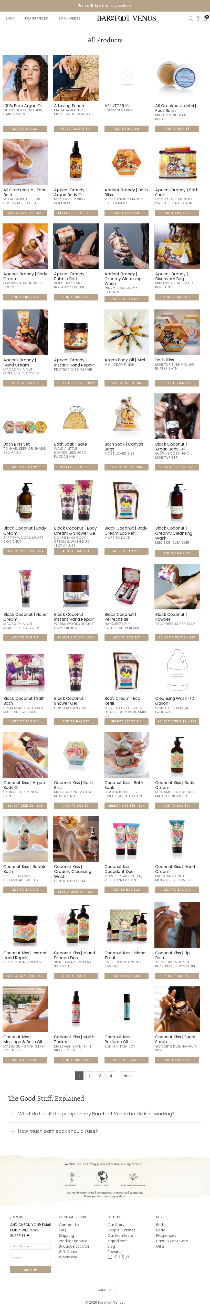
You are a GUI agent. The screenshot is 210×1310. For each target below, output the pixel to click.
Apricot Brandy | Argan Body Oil (70, 192)
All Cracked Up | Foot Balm (24, 192)
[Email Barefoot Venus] (110, 1257)
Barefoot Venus (111, 1302)
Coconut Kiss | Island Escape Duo (74, 955)
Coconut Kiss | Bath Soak (123, 785)
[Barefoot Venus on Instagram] (121, 1257)
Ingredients (118, 1240)
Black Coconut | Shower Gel (70, 701)
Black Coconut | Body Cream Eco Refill (125, 530)
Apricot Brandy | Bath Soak (176, 192)
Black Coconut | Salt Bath (23, 701)
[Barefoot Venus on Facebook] (115, 1257)
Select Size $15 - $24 (25, 551)
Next (127, 1075)
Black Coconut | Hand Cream (25, 617)
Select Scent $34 (126, 467)
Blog (111, 1246)
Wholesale (68, 1257)
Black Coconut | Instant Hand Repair (74, 617)
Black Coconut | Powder (171, 617)
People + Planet (121, 1230)
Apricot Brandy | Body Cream (25, 276)
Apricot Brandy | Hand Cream (19, 362)
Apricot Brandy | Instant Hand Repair (74, 362)
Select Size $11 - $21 (76, 891)
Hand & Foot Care (172, 1240)
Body (160, 1230)
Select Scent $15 (126, 721)
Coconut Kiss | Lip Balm (172, 955)
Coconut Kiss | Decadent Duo (119, 869)
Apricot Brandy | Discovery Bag (171, 276)
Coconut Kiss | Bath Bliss (73, 785)
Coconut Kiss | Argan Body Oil (24, 785)
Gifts (160, 1246)
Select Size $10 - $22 (75, 383)
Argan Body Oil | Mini (124, 359)
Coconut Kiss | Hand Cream (175, 869)
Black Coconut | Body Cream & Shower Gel (75, 530)
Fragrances (166, 1235)
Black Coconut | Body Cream (24, 530)
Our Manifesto (120, 1235)
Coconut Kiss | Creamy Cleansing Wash (72, 871)
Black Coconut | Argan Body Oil (171, 446)
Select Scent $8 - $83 (177, 721)
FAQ (62, 1230)
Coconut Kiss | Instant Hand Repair (25, 955)
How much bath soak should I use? (58, 1131)
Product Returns (73, 1240)
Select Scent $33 (75, 467)
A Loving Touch (69, 105)
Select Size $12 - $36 (177, 637)
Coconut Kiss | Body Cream (174, 785)
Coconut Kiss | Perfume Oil (118, 1039)
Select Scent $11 (76, 128)
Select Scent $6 (126, 383)
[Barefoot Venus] (126, 18)
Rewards (115, 1251)
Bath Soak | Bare (70, 444)
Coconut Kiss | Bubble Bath (25, 869)
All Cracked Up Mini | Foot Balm (175, 108)
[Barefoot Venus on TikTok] (127, 1257)
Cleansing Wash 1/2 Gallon (174, 701)
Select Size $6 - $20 (75, 213)
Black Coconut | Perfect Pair (120, 617)
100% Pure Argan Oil (23, 105)
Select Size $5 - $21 (25, 213)
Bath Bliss (164, 359)
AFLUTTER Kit (117, 105)
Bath (160, 1224)
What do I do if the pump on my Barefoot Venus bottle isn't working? (96, 1113)
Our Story (116, 1224)
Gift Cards (68, 1251)
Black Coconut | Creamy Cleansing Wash (173, 533)
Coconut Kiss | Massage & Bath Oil (22, 1039)
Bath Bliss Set (16, 444)
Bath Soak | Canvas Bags (123, 446)
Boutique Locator (74, 1246)
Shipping (66, 1235)
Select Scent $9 (177, 383)
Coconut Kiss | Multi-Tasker (74, 1039)
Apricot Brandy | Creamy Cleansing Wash (123, 278)
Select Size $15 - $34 (126, 805)
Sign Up (30, 1269)
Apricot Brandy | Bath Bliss (126, 192)
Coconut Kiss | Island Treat (124, 955)
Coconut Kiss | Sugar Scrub (175, 1039)
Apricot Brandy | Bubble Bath (70, 276)
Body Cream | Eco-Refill (123, 701)
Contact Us (69, 1224)
